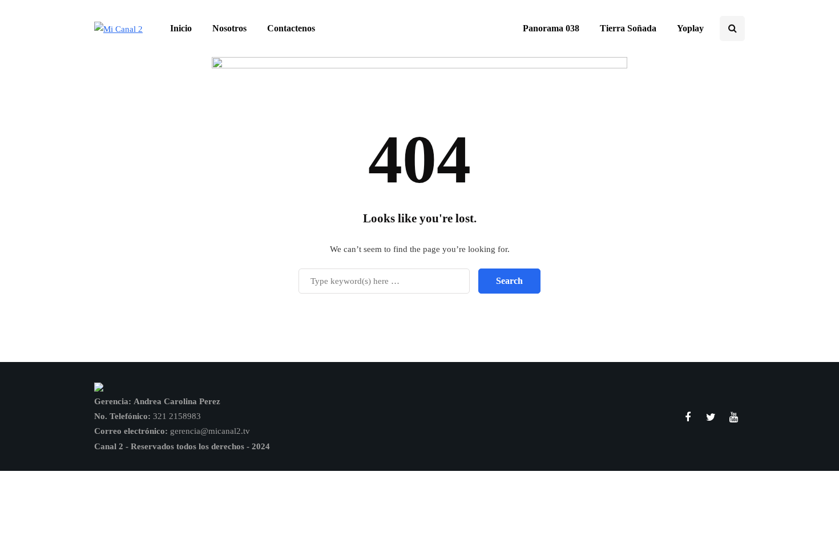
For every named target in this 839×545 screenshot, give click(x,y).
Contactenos (291, 28)
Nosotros (229, 28)
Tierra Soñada (628, 28)
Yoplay (690, 28)
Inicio (181, 28)
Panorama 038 (551, 28)
